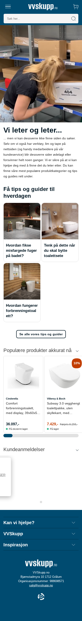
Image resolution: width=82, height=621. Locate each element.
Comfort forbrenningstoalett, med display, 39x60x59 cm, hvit (22, 408)
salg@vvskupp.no (41, 585)
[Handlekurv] (76, 6)
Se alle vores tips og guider (41, 334)
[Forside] (43, 6)
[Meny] (8, 6)
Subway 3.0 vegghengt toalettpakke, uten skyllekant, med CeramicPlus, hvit (63, 408)
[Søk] (73, 18)
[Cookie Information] (41, 597)
